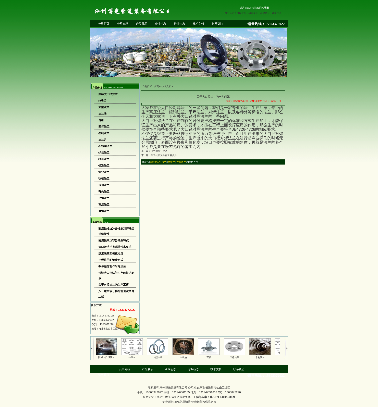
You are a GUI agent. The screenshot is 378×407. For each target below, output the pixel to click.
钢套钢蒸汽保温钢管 (203, 401)
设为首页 (244, 7)
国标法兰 (234, 357)
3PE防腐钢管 (182, 401)
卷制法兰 (260, 357)
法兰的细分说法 (159, 151)
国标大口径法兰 (158, 162)
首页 (156, 86)
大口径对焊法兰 (175, 107)
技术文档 (198, 23)
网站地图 (264, 7)
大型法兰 (181, 162)
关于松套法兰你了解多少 (164, 155)
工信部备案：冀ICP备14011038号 (214, 397)
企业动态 (160, 23)
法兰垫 (183, 357)
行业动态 (179, 23)
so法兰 (171, 162)
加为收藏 (254, 7)
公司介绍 (122, 23)
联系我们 (217, 23)
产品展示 (141, 23)
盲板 (209, 357)
